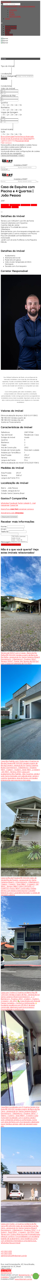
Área (3, 117)
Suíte (3, 132)
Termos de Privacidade (9, 155)
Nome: (4, 526)
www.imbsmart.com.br (23, 1279)
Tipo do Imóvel (7, 66)
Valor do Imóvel (8, 88)
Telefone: (5, 531)
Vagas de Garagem (9, 112)
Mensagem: (6, 542)
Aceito (21, 155)
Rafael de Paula (7, 371)
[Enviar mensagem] (9, 170)
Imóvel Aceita (7, 129)
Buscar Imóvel (14, 1243)
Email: (3, 529)
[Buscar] (2, 4)
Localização (6, 73)
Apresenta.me (6, 1273)
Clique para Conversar (9, 517)
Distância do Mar (8, 95)
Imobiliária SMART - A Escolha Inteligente (19, 6)
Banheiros (5, 107)
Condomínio (6, 86)
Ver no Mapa (6, 1271)
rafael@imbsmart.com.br (10, 406)
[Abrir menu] (2, 22)
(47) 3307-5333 (6, 1251)
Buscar (4, 78)
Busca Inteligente (8, 76)
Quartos (4, 102)
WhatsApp (5, 1243)
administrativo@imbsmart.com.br (14, 1256)
